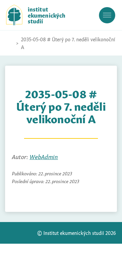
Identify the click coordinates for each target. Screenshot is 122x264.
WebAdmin (43, 156)
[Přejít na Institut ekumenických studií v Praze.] (9, 43)
